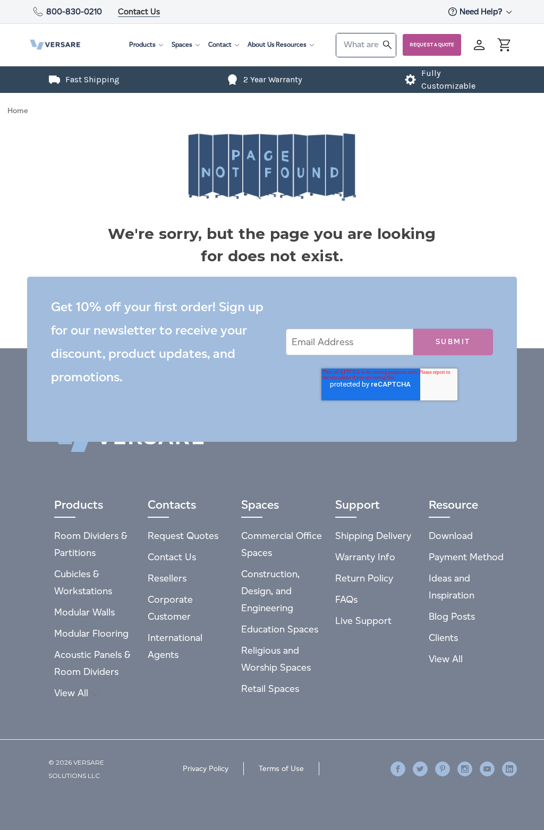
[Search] (387, 44)
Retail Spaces (270, 688)
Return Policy (364, 578)
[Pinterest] (442, 768)
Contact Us (139, 11)
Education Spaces (279, 629)
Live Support (363, 620)
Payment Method (466, 556)
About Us (261, 44)
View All (72, 692)
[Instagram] (464, 768)
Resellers (167, 578)
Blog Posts (452, 616)
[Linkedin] (509, 768)
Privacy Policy (205, 768)
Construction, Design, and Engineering (270, 590)
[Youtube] (487, 768)
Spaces (182, 44)
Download (451, 535)
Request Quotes (183, 535)
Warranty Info (365, 556)
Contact (220, 44)
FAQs (346, 599)
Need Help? (482, 11)
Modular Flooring (91, 633)
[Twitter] (420, 768)
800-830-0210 (74, 11)
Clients (443, 637)
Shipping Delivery (373, 535)
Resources (291, 44)
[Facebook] (397, 768)
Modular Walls (84, 612)
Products (142, 44)
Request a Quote (432, 44)
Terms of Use (281, 768)
